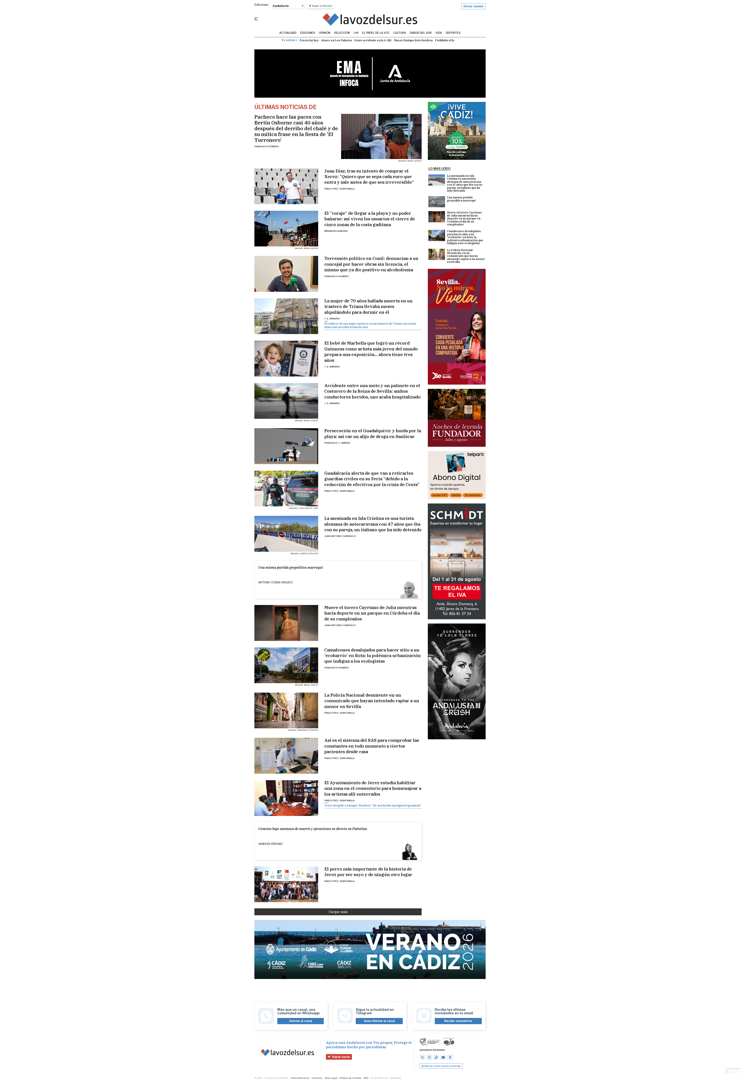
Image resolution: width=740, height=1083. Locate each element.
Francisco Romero (266, 146)
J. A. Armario (332, 318)
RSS (366, 1077)
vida (439, 33)
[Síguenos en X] (422, 1057)
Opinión (324, 33)
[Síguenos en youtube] (443, 1057)
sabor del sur (421, 33)
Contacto (317, 1077)
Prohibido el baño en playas (453, 40)
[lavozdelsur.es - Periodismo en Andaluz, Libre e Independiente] (370, 19)
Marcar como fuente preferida (443, 1065)
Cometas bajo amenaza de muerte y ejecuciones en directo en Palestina (312, 829)
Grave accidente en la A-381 (373, 40)
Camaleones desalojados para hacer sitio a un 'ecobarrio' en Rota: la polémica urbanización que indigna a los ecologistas (372, 655)
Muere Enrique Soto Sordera (413, 40)
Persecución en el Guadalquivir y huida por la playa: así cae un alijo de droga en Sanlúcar (372, 433)
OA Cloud (395, 1077)
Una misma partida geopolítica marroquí (290, 567)
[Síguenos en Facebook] (450, 1057)
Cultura (399, 33)
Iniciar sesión (473, 6)
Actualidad (287, 33)
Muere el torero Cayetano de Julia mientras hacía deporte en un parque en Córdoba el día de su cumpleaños (372, 613)
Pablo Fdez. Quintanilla (339, 188)
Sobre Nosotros (300, 1077)
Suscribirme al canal (379, 1021)
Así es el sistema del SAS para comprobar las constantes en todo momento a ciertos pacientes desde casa (371, 745)
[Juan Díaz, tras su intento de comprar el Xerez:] (286, 186)
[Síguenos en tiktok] (436, 1057)
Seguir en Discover (322, 5)
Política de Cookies (351, 1077)
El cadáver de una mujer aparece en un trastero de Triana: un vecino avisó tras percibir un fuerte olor (370, 325)
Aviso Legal (331, 1077)
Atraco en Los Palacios (336, 40)
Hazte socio (341, 1057)
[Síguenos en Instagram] (429, 1057)
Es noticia (288, 40)
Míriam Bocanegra (336, 231)
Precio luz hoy (309, 40)
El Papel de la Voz (375, 33)
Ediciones (307, 33)
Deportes (453, 33)
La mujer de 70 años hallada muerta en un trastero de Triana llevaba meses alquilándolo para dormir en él (368, 306)
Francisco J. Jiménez (337, 443)
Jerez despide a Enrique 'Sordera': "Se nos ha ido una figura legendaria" (372, 805)
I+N (356, 33)
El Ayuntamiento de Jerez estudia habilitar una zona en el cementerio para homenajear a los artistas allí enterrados (372, 788)
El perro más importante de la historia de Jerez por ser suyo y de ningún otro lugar (368, 871)
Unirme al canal (300, 1021)
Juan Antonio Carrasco (340, 536)
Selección (342, 33)
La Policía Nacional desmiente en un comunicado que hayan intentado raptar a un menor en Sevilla (371, 700)
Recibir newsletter (458, 1021)
